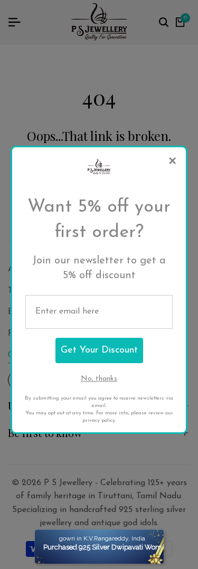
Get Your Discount (99, 350)
